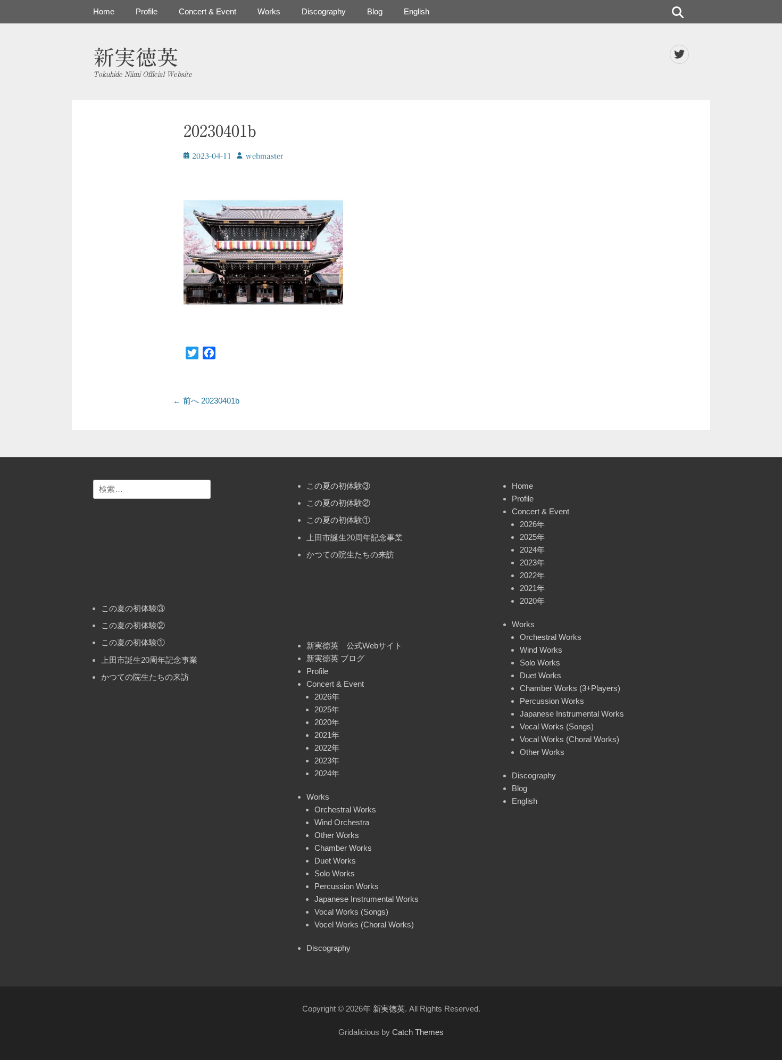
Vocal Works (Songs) (351, 911)
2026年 (326, 696)
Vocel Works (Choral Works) (364, 924)
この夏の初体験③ (133, 608)
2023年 (326, 760)
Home (103, 11)
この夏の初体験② (133, 625)
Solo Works (334, 873)
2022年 (326, 747)
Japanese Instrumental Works (366, 898)
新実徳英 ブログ (335, 658)
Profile (146, 11)
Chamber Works (343, 847)
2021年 (326, 734)
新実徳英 (135, 57)
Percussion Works (346, 886)
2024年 (326, 773)
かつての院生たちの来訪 (145, 676)
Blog (374, 11)
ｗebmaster (264, 156)
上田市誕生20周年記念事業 (149, 659)
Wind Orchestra (341, 822)
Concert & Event (207, 11)
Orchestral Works (345, 809)
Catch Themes (418, 1032)
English (416, 11)
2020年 (326, 722)
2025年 (326, 709)
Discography (324, 11)
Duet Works (335, 860)
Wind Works (541, 649)
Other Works (336, 835)
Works (268, 11)
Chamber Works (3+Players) (570, 688)
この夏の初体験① (133, 642)
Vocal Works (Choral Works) (569, 739)
